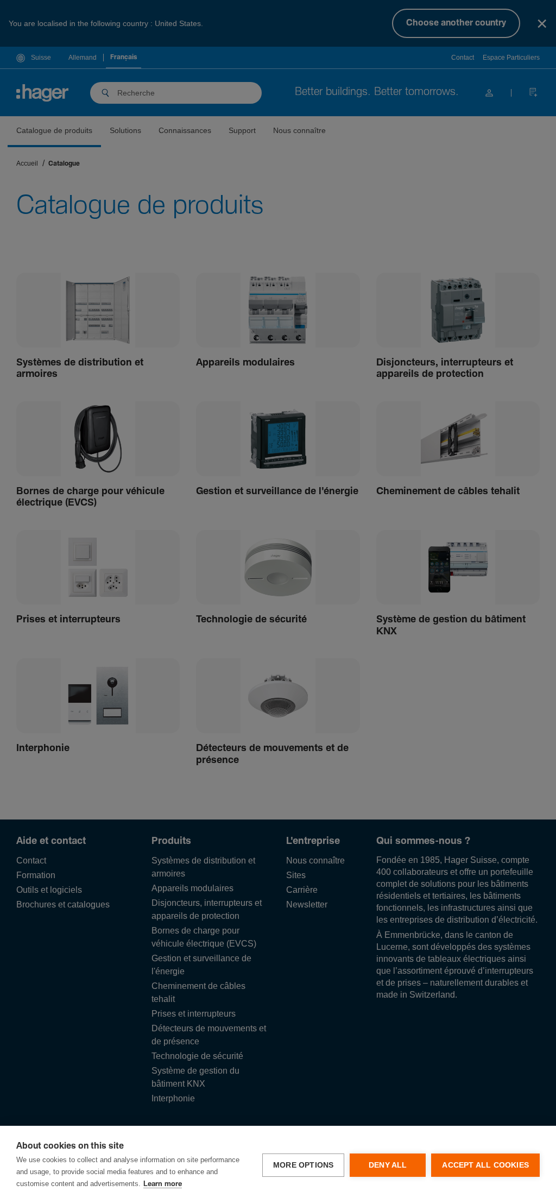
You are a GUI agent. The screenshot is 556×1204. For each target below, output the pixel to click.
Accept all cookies (485, 1165)
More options (303, 1165)
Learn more (162, 1184)
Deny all (388, 1165)
